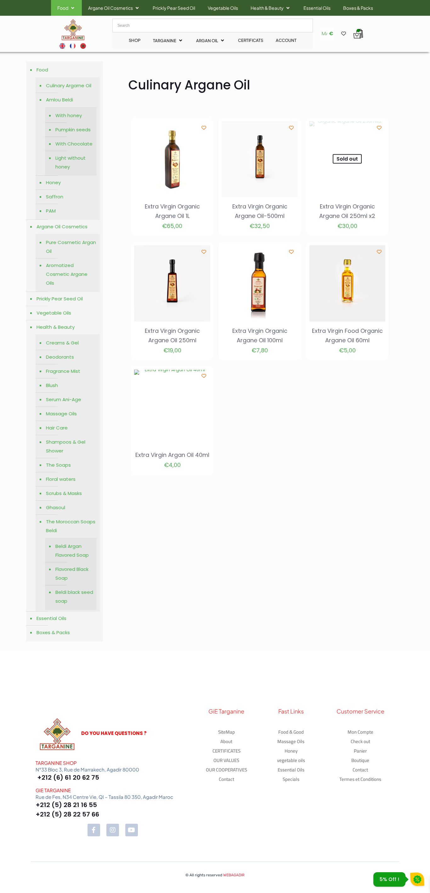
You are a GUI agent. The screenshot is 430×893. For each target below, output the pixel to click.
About (226, 741)
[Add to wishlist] (204, 128)
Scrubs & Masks (64, 493)
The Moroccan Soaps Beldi (70, 526)
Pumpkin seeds (73, 129)
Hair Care (57, 427)
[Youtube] (131, 830)
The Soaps (58, 465)
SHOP (134, 40)
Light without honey (70, 162)
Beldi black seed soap (74, 596)
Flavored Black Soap (71, 573)
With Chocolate (74, 143)
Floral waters (61, 479)
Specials (291, 779)
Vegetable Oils (223, 8)
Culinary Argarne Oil (68, 85)
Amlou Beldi (59, 99)
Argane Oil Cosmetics (110, 8)
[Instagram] (112, 830)
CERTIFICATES (226, 750)
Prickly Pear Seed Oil (174, 8)
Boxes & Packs (358, 8)
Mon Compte (360, 732)
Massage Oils (61, 413)
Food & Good (291, 732)
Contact (226, 779)
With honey (68, 115)
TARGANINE (164, 40)
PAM (51, 211)
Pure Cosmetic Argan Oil (71, 246)
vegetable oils (291, 760)
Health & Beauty (267, 8)
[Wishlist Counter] (343, 33)
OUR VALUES (226, 760)
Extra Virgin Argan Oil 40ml (172, 455)
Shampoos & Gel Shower (65, 446)
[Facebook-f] (94, 830)
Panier (360, 750)
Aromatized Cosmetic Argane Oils (67, 274)
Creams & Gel (62, 342)
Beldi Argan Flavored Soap (72, 550)
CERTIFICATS (250, 40)
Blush (52, 385)
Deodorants (60, 357)
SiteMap (226, 732)
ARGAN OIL (207, 40)
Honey (53, 182)
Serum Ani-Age (63, 399)
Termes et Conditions (360, 779)
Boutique (360, 760)
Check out (360, 741)
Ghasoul (55, 507)
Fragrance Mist (63, 371)
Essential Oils (317, 8)
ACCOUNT (286, 40)
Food (62, 8)
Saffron (54, 196)
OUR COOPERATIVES (226, 769)
